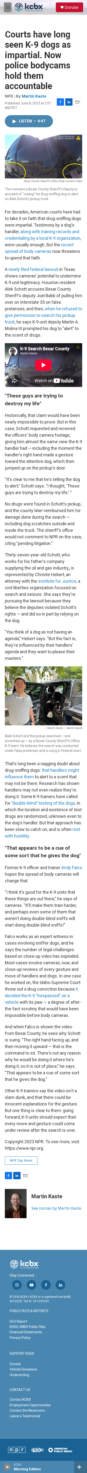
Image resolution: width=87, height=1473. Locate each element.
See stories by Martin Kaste (56, 1208)
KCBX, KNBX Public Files (27, 1327)
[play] (7, 1466)
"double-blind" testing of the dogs (43, 803)
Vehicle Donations (23, 1369)
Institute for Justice (57, 581)
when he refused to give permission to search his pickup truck (43, 315)
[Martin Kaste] (16, 1203)
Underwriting (19, 1375)
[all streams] (80, 1467)
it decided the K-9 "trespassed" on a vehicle (41, 995)
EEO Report (18, 1321)
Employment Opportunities (30, 1405)
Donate (71, 7)
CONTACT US (20, 1390)
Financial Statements (26, 1332)
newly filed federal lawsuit (33, 269)
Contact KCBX (20, 1399)
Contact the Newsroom (27, 1410)
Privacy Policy (20, 1338)
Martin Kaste (34, 96)
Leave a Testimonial (25, 1416)
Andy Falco (71, 867)
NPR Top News (21, 1160)
